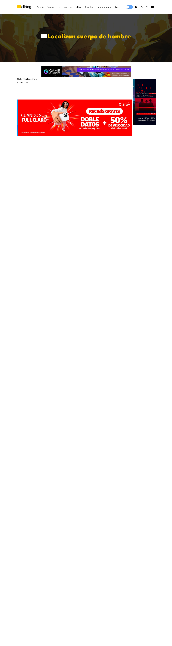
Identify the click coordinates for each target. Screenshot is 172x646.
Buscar (117, 7)
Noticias (51, 7)
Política (78, 7)
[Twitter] (141, 7)
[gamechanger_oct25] (86, 71)
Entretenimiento (103, 7)
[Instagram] (147, 7)
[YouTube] (152, 7)
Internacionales (65, 7)
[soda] (144, 102)
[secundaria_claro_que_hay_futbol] (74, 118)
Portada (40, 7)
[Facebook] (136, 7)
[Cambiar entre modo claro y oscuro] (129, 7)
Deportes (88, 7)
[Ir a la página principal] (24, 7)
